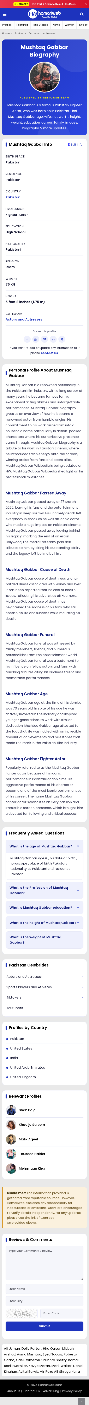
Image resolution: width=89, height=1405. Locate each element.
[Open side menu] (4, 14)
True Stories (40, 24)
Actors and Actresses (42, 33)
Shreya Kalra (69, 1371)
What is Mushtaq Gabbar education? (41, 907)
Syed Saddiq (52, 1354)
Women (69, 24)
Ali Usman (12, 1348)
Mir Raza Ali (49, 1371)
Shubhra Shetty (54, 1360)
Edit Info (76, 144)
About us (13, 1391)
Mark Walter (61, 1365)
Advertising (51, 1391)
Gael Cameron (28, 1360)
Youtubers (44, 1008)
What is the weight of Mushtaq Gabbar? (35, 940)
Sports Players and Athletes (44, 987)
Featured (22, 24)
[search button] (82, 14)
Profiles (7, 24)
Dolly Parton (31, 1348)
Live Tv (83, 24)
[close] (86, 4)
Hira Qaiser (52, 1348)
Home (6, 33)
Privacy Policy (72, 1391)
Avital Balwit (28, 1371)
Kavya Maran (39, 1365)
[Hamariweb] (44, 14)
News (56, 24)
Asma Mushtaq (29, 1354)
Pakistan (13, 197)
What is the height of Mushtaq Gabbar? (43, 922)
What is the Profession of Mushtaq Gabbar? (39, 890)
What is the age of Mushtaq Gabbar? (41, 846)
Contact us (31, 1391)
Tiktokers (44, 997)
